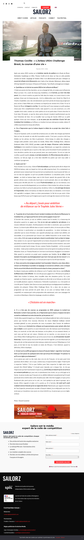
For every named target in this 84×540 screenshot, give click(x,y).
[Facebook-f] (3, 4)
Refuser (63, 537)
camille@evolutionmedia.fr (22, 532)
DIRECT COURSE (23, 18)
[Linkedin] (6, 4)
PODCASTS (42, 18)
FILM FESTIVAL (61, 18)
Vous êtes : (49, 454)
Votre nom (49, 441)
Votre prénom (50, 448)
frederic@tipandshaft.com (22, 521)
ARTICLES (33, 18)
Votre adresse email (51, 435)
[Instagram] (9, 4)
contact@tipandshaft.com (11, 514)
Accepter (58, 537)
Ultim (46, 69)
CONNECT (52, 18)
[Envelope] (12, 4)
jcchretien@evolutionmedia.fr (27, 530)
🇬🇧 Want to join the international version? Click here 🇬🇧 (63, 466)
